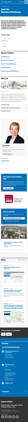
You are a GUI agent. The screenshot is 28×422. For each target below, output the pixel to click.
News (4, 43)
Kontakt (5, 46)
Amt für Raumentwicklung (10, 347)
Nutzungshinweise (16, 411)
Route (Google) (8, 354)
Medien (20, 405)
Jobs (13, 407)
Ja (3, 334)
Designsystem (14, 410)
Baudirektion (6, 6)
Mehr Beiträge (21, 260)
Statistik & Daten (6, 407)
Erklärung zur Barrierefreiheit (6, 411)
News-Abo (14, 405)
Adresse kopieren (9, 357)
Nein (9, 334)
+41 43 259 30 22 (9, 364)
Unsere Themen (7, 38)
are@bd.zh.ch (9, 383)
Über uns (5, 40)
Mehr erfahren (7, 154)
